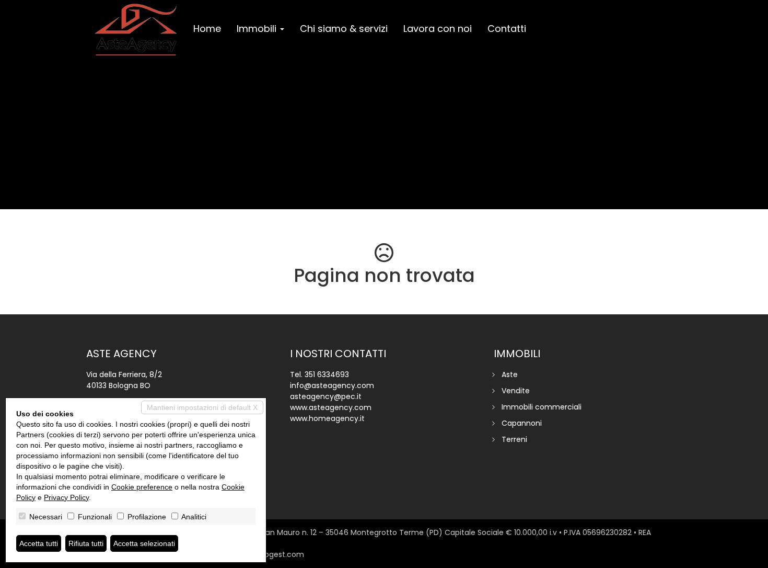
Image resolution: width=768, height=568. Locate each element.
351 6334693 (327, 374)
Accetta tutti (38, 543)
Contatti (506, 28)
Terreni (514, 439)
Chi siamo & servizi (344, 28)
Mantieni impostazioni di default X (202, 407)
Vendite (516, 390)
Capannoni (522, 423)
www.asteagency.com (330, 407)
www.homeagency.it (327, 418)
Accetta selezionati (144, 543)
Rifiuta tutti (85, 543)
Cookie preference (141, 487)
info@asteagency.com (332, 385)
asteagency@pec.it (326, 396)
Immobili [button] (258, 28)
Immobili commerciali (541, 407)
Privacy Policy (66, 497)
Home (207, 28)
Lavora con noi (437, 28)
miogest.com (279, 554)
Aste (510, 374)
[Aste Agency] (135, 30)
